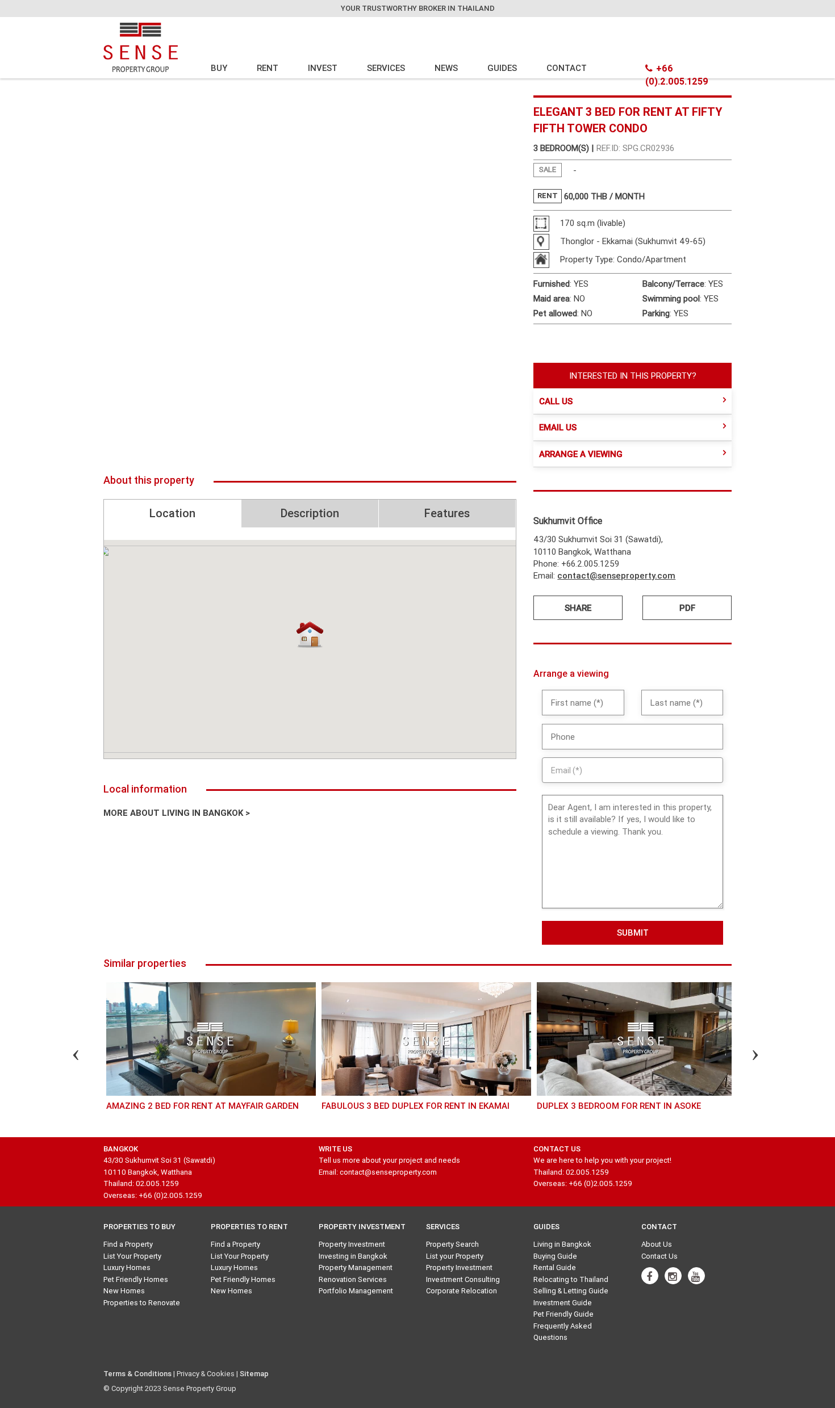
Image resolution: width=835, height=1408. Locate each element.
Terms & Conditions (137, 1373)
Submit (633, 932)
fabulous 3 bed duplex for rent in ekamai (416, 1105)
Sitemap (254, 1373)
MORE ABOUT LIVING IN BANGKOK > (176, 812)
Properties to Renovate (141, 1303)
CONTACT (566, 67)
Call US (556, 401)
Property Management (356, 1267)
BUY (219, 67)
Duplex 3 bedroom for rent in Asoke (619, 1105)
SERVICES (386, 67)
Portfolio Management (356, 1291)
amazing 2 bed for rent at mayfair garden (202, 1105)
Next (745, 1056)
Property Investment (352, 1244)
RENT (267, 67)
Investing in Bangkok (353, 1256)
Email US (558, 427)
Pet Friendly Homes (135, 1279)
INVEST (322, 67)
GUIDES (502, 67)
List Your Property (132, 1256)
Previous (66, 1056)
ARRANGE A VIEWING (581, 454)
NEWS (446, 67)
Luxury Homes (127, 1267)
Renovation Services (353, 1279)
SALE (547, 169)
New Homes (124, 1291)
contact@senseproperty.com (616, 575)
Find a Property (128, 1244)
